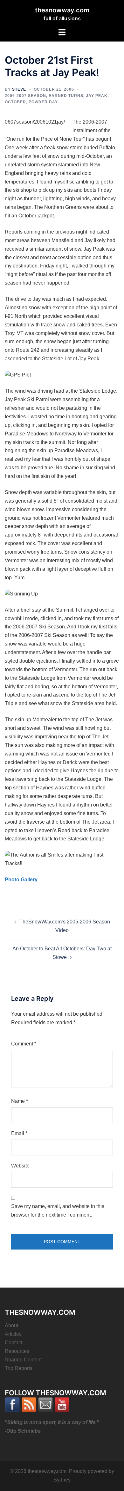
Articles (13, 1334)
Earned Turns (66, 95)
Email (19, 1133)
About (11, 1325)
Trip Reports (18, 1368)
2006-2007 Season (25, 95)
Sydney (62, 1479)
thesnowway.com (62, 10)
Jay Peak (96, 95)
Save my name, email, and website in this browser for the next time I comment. (57, 1211)
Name (19, 1101)
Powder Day (43, 102)
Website (20, 1165)
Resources (17, 1351)
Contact (13, 1342)
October (15, 102)
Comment (23, 1043)
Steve (19, 89)
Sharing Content (23, 1359)
